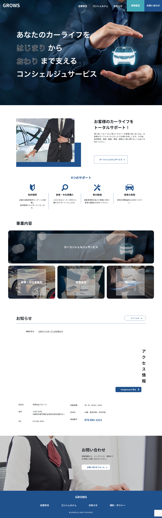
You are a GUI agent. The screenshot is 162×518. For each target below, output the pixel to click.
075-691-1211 (93, 420)
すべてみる (135, 318)
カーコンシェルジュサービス (110, 159)
